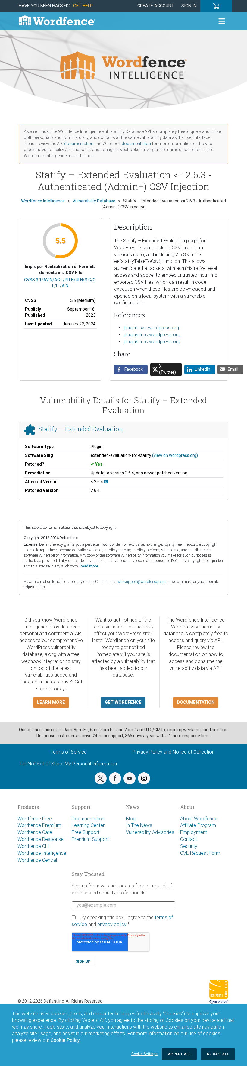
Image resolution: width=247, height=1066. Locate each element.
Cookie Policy (65, 1040)
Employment (193, 832)
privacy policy (111, 924)
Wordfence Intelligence (41, 853)
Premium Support (90, 839)
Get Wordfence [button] (123, 702)
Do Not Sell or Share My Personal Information (68, 764)
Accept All (179, 1054)
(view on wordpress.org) (175, 455)
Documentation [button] (195, 702)
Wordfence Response (40, 839)
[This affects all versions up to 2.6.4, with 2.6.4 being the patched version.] (106, 481)
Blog (131, 819)
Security (188, 846)
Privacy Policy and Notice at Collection (173, 752)
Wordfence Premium (39, 825)
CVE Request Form (200, 853)
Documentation (88, 819)
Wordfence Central (37, 860)
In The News (139, 825)
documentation (78, 143)
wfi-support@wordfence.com (141, 581)
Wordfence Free (34, 819)
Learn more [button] (51, 702)
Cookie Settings (144, 1054)
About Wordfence (198, 819)
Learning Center (88, 825)
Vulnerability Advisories (150, 832)
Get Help (83, 5)
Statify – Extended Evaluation (81, 429)
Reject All (218, 1054)
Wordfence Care (34, 832)
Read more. (89, 566)
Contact (188, 839)
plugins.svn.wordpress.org (151, 328)
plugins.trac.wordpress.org (152, 335)
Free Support (85, 832)
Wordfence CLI (33, 846)
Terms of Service (69, 752)
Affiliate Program (198, 825)
